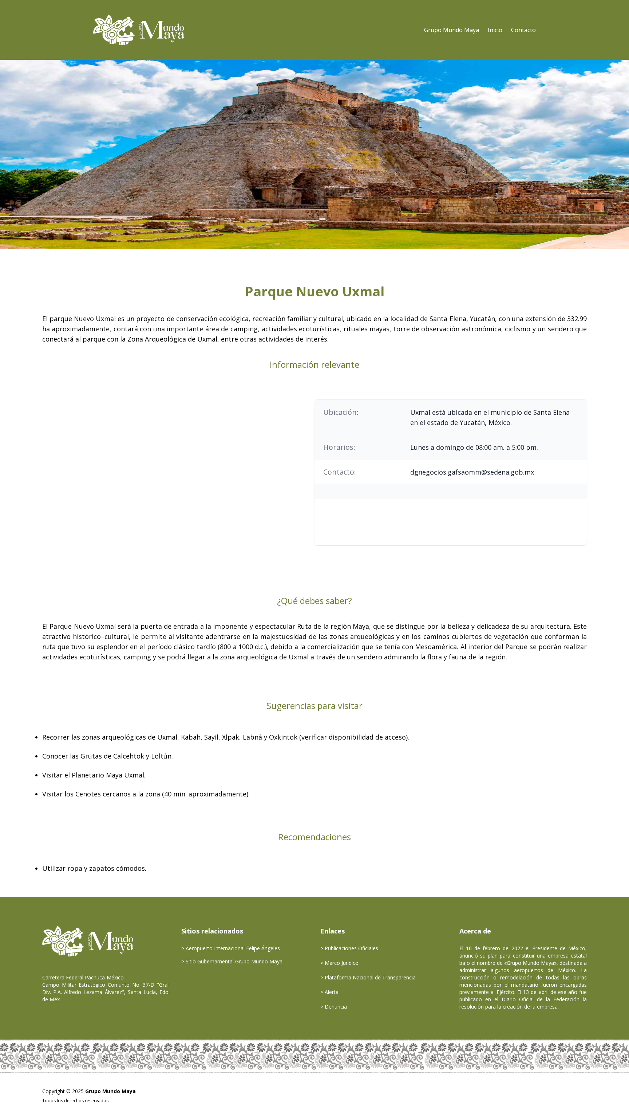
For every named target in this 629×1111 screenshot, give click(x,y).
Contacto (523, 30)
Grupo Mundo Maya (451, 30)
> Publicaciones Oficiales (349, 948)
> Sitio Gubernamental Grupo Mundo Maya (231, 961)
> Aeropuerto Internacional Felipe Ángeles (230, 948)
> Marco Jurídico (339, 962)
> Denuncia (333, 1006)
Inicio (495, 30)
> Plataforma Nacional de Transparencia (368, 977)
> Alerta (329, 992)
